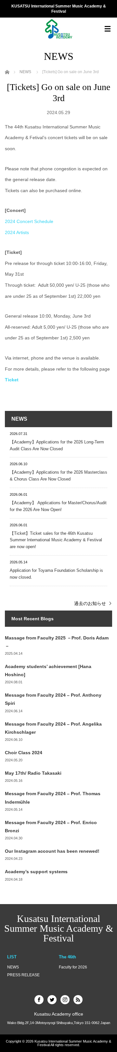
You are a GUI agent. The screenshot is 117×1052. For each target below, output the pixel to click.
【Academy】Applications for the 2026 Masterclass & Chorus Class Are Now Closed (58, 475)
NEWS (13, 967)
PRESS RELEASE (23, 975)
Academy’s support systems (36, 871)
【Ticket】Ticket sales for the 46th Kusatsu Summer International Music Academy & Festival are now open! (56, 540)
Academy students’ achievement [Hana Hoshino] (48, 670)
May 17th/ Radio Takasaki (33, 773)
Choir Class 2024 (23, 752)
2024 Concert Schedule (29, 221)
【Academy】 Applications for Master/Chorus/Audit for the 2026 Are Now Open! (58, 506)
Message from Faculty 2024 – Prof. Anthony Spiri (53, 699)
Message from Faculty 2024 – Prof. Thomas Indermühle (52, 797)
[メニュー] (107, 29)
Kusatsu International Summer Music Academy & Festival (58, 928)
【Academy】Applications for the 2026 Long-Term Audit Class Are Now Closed (57, 445)
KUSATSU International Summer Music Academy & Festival (58, 9)
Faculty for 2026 (73, 967)
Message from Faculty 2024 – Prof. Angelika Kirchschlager (53, 728)
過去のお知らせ (90, 603)
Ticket (12, 379)
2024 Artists (17, 232)
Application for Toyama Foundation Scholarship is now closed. (56, 574)
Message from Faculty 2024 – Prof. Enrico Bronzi (51, 826)
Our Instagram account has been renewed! (52, 851)
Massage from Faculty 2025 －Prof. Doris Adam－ (57, 642)
